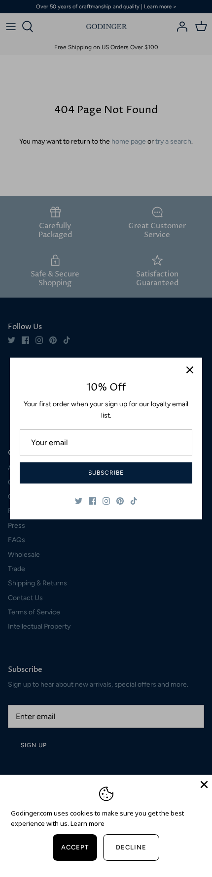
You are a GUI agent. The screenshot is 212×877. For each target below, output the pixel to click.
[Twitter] (78, 501)
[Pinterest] (120, 501)
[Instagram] (106, 501)
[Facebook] (92, 501)
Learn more (88, 823)
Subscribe (106, 472)
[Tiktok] (134, 501)
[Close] (190, 370)
